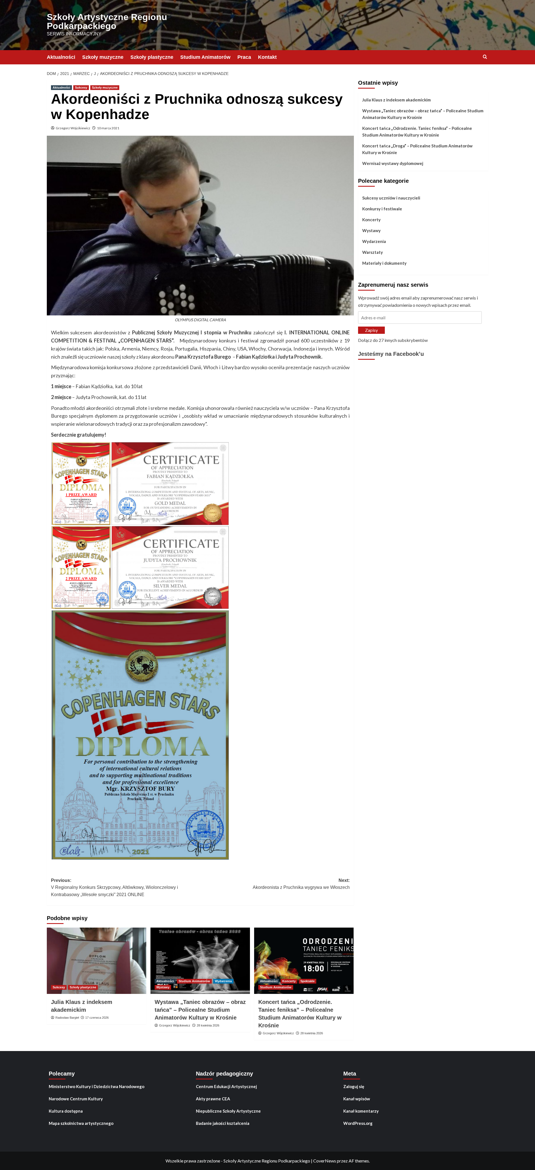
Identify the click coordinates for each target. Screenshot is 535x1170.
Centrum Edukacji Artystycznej (226, 1086)
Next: (301, 884)
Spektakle (307, 981)
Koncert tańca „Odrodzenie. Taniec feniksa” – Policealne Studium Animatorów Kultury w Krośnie (417, 131)
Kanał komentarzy (361, 1110)
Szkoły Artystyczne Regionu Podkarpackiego (107, 21)
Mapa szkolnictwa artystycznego (81, 1123)
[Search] (484, 57)
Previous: (114, 887)
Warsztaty (372, 252)
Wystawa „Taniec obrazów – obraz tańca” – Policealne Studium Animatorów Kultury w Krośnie (200, 1010)
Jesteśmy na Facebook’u (391, 354)
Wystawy (162, 987)
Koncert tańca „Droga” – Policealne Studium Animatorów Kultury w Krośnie (417, 149)
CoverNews (324, 1160)
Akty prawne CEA (213, 1098)
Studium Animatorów (205, 57)
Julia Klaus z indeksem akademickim (396, 99)
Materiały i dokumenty (384, 263)
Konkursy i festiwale (382, 208)
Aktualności (61, 57)
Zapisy (371, 330)
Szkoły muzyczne (102, 57)
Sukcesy (81, 87)
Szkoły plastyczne (151, 57)
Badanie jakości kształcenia (222, 1123)
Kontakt (267, 57)
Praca (244, 57)
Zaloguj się (353, 1086)
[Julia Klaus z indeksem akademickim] (96, 961)
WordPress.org (358, 1123)
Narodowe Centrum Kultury (76, 1098)
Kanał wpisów (356, 1098)
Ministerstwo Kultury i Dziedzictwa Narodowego (96, 1086)
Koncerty (289, 981)
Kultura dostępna (66, 1110)
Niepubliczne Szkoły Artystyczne (228, 1110)
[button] (81, 484)
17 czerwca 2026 (97, 1017)
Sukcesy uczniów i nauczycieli (391, 197)
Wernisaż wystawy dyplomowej (392, 163)
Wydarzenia (223, 981)
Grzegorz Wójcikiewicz (73, 128)
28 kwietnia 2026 (208, 1025)
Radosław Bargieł (67, 1017)
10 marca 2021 (108, 128)
